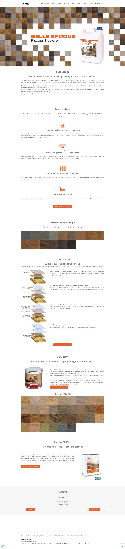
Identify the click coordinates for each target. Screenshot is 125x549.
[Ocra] (99, 235)
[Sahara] (80, 235)
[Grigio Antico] (25, 235)
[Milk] (44, 400)
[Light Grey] (62, 400)
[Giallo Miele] (25, 427)
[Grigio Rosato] (35, 409)
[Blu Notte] (71, 427)
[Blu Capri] (62, 427)
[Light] (99, 418)
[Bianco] (35, 400)
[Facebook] (79, 543)
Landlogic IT (52, 543)
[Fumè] (62, 409)
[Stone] (53, 409)
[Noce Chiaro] (44, 418)
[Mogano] (25, 418)
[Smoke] (25, 409)
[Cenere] (53, 244)
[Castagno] (90, 235)
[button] (56, 3)
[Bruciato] (71, 244)
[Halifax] (44, 409)
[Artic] (53, 400)
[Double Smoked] (44, 244)
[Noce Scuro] (53, 418)
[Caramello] (25, 244)
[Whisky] (90, 409)
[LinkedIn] (82, 543)
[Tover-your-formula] (25, 3)
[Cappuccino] (80, 409)
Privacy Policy (58, 543)
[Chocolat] (62, 244)
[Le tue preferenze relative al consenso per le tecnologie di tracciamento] (122, 546)
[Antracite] (90, 418)
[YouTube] (85, 543)
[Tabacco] (71, 409)
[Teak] (35, 244)
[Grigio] (71, 400)
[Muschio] (53, 427)
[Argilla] (62, 235)
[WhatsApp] (88, 543)
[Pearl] (90, 400)
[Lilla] (35, 427)
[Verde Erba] (44, 427)
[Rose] (99, 400)
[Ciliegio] (99, 409)
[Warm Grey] (80, 400)
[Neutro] (25, 400)
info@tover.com (83, 536)
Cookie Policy (66, 543)
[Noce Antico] (62, 418)
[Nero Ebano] (80, 418)
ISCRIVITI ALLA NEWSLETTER (28, 541)
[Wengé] (71, 418)
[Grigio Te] (53, 235)
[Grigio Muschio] (35, 235)
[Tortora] (71, 235)
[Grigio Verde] (44, 235)
